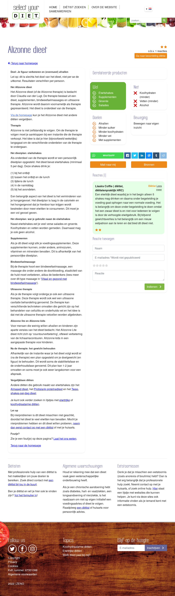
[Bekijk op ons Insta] (32, 548)
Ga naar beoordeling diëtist (150, 55)
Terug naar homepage (24, 63)
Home (53, 7)
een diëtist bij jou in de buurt (30, 482)
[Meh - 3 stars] (100, 265)
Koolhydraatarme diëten (77, 547)
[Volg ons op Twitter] (12, 548)
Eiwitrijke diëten (72, 551)
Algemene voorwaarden (22, 574)
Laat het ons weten (64, 438)
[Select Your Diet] (26, 11)
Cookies (13, 566)
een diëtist (83, 508)
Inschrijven (154, 548)
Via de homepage (21, 115)
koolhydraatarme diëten (25, 404)
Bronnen (149, 164)
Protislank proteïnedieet (48, 389)
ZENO (20, 584)
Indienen (152, 287)
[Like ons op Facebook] (22, 548)
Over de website (104, 7)
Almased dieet (19, 389)
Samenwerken (60, 11)
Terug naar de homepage (26, 445)
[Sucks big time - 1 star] (94, 265)
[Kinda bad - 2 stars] (97, 265)
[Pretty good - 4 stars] (103, 265)
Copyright (14, 558)
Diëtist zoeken (74, 7)
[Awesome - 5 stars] (106, 265)
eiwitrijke (64, 400)
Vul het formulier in (25, 495)
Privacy (12, 562)
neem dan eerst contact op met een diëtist (45, 425)
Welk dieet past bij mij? (76, 555)
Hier (155, 488)
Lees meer (159, 187)
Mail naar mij (108, 164)
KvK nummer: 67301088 (22, 570)
